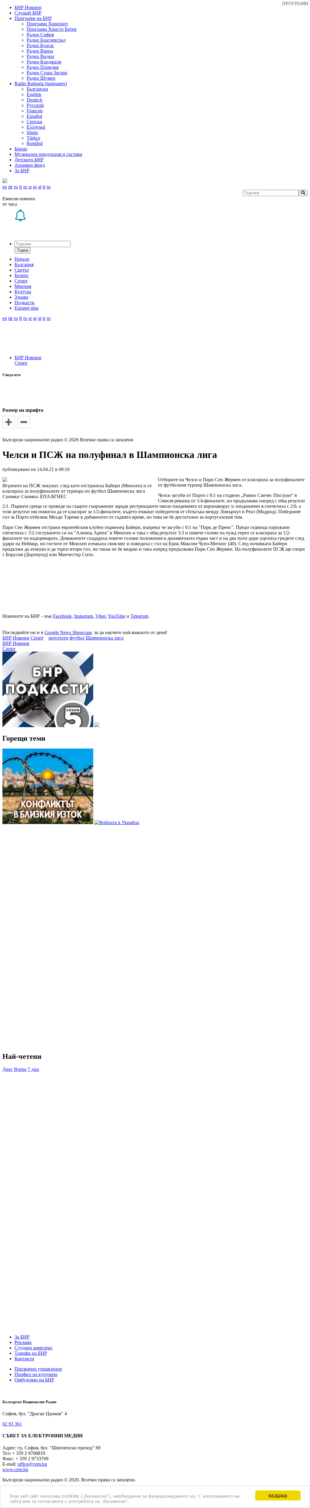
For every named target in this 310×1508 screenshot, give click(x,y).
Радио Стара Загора (47, 72)
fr (20, 186)
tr (44, 186)
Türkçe (33, 137)
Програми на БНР (33, 18)
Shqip (32, 132)
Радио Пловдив (43, 67)
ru (16, 186)
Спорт (21, 363)
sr (30, 186)
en (4, 186)
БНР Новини (28, 357)
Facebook (62, 616)
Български (37, 89)
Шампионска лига (105, 637)
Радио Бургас (40, 45)
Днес (7, 1069)
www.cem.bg (15, 1469)
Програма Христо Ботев (52, 29)
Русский (35, 105)
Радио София (40, 34)
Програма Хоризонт (47, 23)
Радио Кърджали (44, 61)
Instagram (83, 616)
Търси (22, 250)
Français (35, 110)
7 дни (33, 1069)
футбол (77, 637)
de (10, 186)
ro (49, 186)
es (25, 186)
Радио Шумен (41, 78)
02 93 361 (12, 1423)
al (39, 186)
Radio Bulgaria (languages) (41, 83)
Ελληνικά (36, 127)
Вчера (20, 1069)
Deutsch (34, 99)
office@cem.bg (32, 1464)
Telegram (139, 616)
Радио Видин (40, 56)
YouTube (116, 616)
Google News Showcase (68, 632)
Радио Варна (40, 50)
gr (35, 186)
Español (34, 116)
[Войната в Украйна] (116, 822)
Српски (34, 121)
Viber (100, 616)
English (34, 94)
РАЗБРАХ (278, 1495)
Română (35, 143)
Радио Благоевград (46, 40)
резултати (58, 637)
